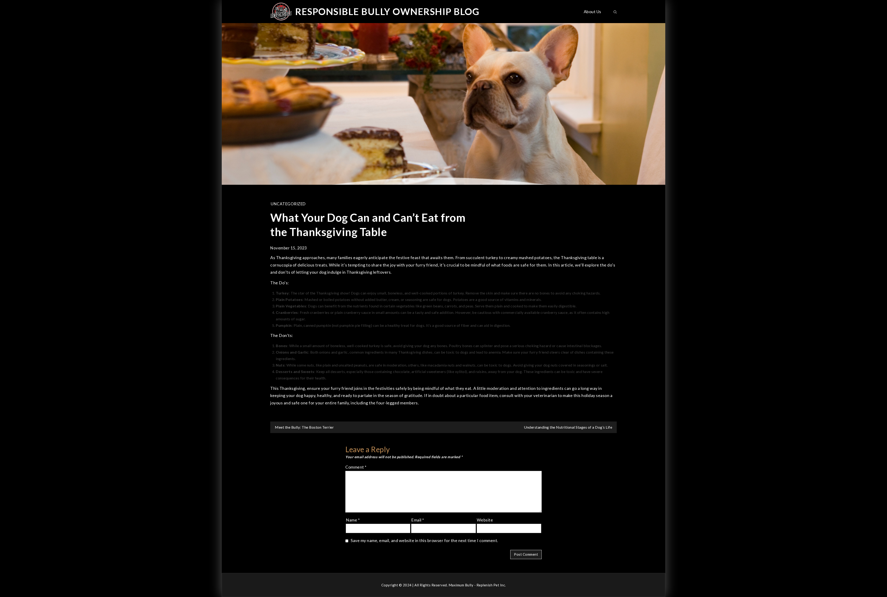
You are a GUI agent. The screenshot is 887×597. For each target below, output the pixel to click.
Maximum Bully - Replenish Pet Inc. (477, 585)
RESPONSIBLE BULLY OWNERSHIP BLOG (387, 11)
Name (353, 519)
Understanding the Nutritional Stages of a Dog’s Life (568, 427)
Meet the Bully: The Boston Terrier (304, 427)
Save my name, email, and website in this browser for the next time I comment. (424, 540)
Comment (356, 467)
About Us (592, 11)
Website (485, 519)
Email (417, 519)
